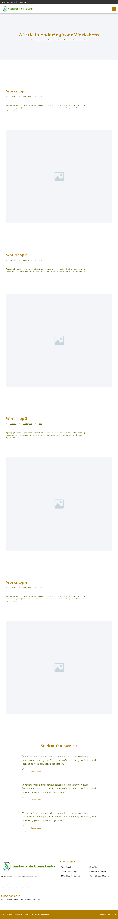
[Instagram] (115, 2)
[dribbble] (22, 885)
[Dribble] (111, 2)
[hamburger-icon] (106, 9)
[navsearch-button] (114, 9)
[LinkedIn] (107, 2)
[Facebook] (99, 2)
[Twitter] (103, 2)
